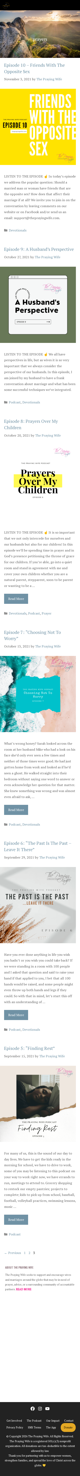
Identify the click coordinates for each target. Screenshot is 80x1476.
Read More (16, 598)
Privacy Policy (14, 1427)
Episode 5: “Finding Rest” (29, 1048)
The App (51, 1427)
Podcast (15, 402)
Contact (68, 1420)
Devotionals (17, 230)
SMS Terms (34, 1427)
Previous (12, 1252)
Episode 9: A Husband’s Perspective (39, 249)
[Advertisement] (40, 1348)
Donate (68, 1427)
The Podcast (34, 1420)
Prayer (46, 613)
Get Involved (14, 1420)
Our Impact (52, 1420)
